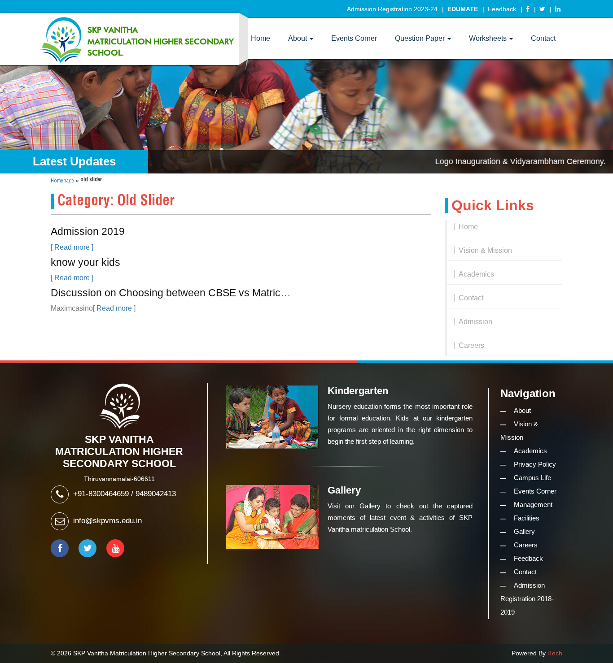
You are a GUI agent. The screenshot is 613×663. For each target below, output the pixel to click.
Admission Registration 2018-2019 (527, 598)
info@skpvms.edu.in (107, 520)
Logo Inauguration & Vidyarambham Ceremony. (505, 161)
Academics (476, 274)
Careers (471, 345)
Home (260, 38)
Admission (475, 321)
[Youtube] (115, 548)
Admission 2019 (88, 231)
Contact (543, 38)
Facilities (526, 518)
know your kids (85, 262)
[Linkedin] (557, 9)
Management (533, 504)
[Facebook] (528, 9)
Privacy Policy (535, 464)
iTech (554, 653)
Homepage (62, 180)
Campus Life (532, 477)
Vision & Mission (485, 250)
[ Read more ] (72, 247)
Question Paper (421, 38)
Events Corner (354, 38)
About (298, 38)
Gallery (524, 531)
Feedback (502, 9)
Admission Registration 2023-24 (392, 9)
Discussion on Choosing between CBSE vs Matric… (171, 293)
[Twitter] (542, 9)
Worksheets (488, 38)
